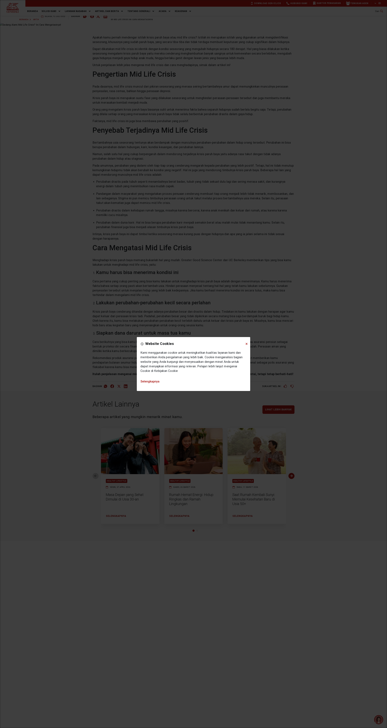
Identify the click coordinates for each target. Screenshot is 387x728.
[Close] (246, 343)
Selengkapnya (149, 381)
